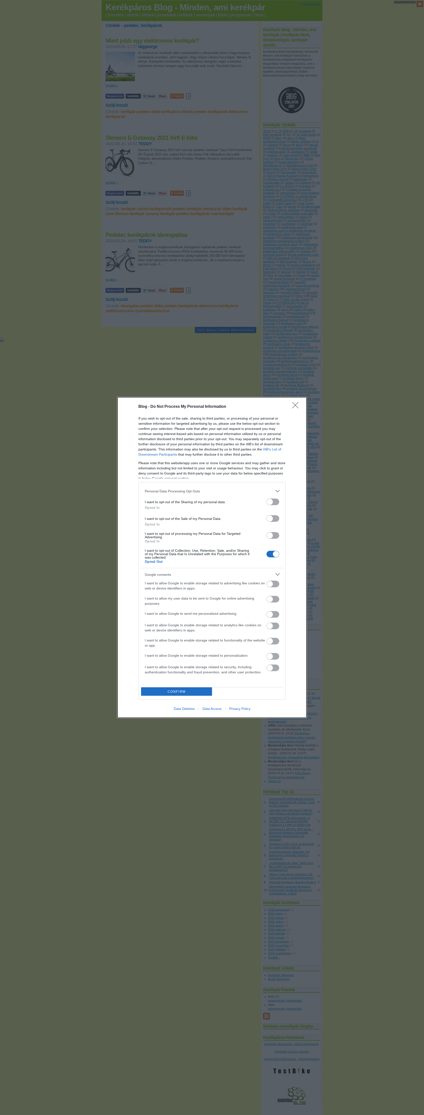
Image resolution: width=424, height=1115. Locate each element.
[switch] (272, 502)
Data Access (212, 709)
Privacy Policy (240, 709)
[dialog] (212, 557)
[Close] (297, 406)
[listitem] (212, 491)
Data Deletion (184, 709)
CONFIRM (177, 691)
